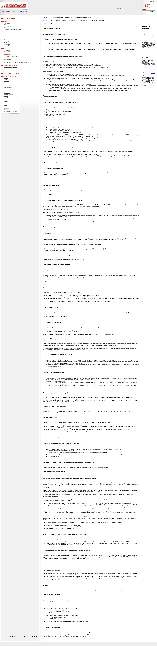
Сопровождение (7, 41)
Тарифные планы (7, 42)
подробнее (150, 39)
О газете (6, 78)
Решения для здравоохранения (10, 35)
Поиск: (144, 9)
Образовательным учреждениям (10, 67)
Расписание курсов (8, 59)
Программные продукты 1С (9, 23)
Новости (6, 88)
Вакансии (6, 90)
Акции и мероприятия (8, 91)
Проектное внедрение (8, 39)
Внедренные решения (8, 94)
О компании (6, 85)
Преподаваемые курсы (8, 57)
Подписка (6, 79)
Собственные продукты (8, 24)
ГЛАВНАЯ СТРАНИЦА (6, 18)
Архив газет (6, 81)
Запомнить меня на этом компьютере (10, 111)
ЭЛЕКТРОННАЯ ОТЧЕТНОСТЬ (6, 73)
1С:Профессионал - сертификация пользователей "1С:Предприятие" (17, 62)
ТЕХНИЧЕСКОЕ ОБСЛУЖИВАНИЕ (6, 69)
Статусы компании (8, 87)
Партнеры (6, 97)
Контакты (6, 96)
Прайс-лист (6, 33)
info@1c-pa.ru (23, 11)
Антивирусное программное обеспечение (12, 29)
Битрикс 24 (6, 45)
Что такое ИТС (7, 50)
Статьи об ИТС (7, 51)
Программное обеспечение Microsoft (11, 30)
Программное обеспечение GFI (10, 32)
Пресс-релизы (7, 93)
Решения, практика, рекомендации (11, 27)
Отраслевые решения (8, 26)
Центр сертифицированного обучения (11, 56)
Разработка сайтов (7, 44)
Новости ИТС (46, 17)
